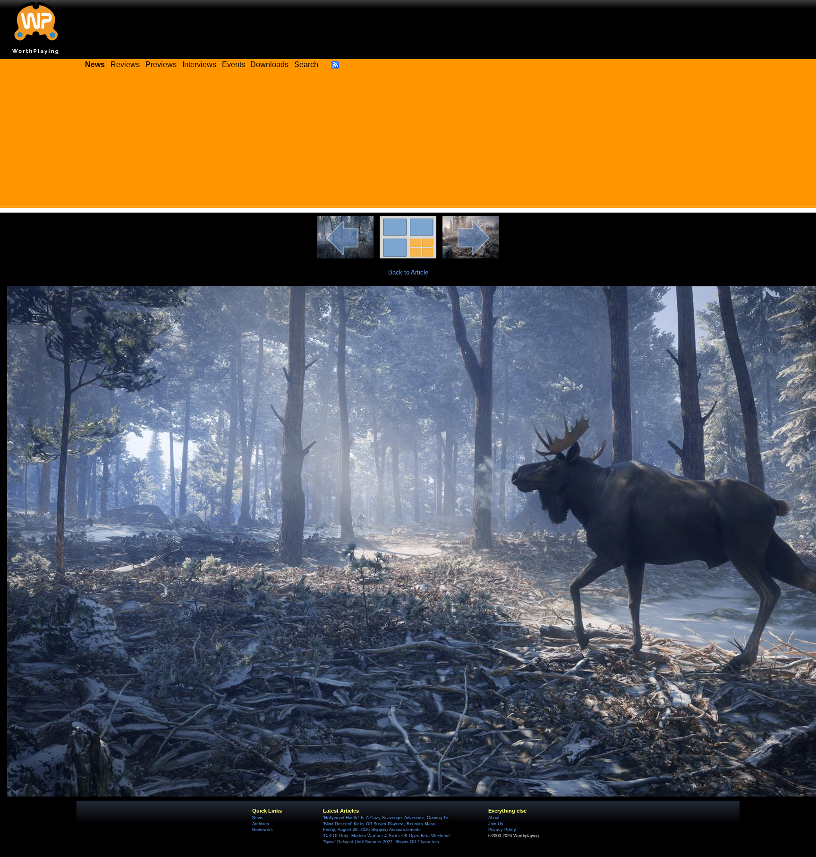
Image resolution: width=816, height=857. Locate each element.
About (494, 817)
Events (233, 64)
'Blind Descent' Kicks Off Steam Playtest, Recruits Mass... (381, 824)
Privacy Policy (502, 829)
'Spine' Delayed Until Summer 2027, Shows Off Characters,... (384, 842)
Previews (161, 64)
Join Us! (496, 824)
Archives (260, 824)
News (258, 817)
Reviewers (262, 829)
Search (306, 64)
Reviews (125, 64)
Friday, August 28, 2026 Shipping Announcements (372, 829)
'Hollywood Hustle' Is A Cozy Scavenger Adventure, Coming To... (387, 817)
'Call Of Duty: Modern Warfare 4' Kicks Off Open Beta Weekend (386, 835)
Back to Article (408, 272)
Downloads (269, 64)
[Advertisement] (408, 142)
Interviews (199, 64)
